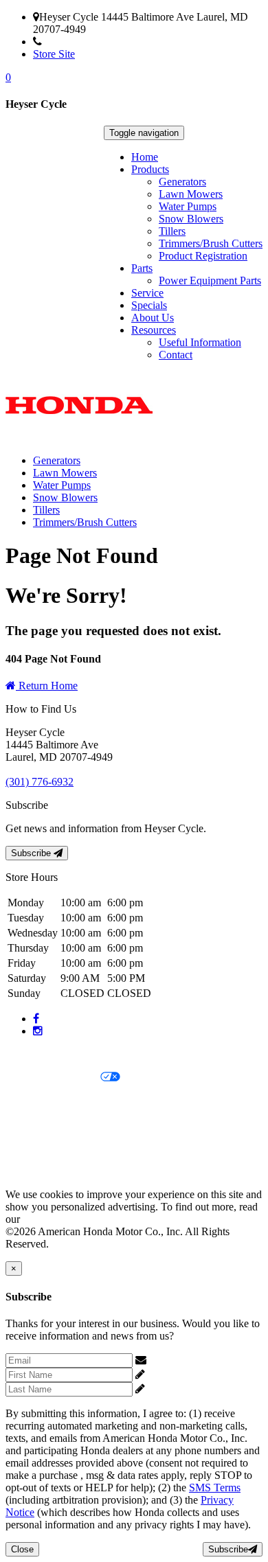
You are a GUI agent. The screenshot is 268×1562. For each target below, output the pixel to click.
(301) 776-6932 (76, 41)
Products (150, 169)
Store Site (54, 54)
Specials (149, 305)
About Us (152, 317)
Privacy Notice (37, 1054)
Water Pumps (187, 206)
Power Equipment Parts (210, 280)
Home (144, 157)
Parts (142, 268)
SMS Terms (31, 1124)
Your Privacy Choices (52, 1077)
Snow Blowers (191, 219)
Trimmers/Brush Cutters (211, 243)
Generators (182, 181)
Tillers (172, 231)
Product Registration (203, 256)
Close (22, 1549)
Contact (175, 354)
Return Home (47, 685)
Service (147, 293)
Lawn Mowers (191, 194)
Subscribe (32, 853)
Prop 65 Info (32, 1147)
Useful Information (200, 342)
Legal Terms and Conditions (67, 1101)
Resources (153, 330)
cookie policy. (53, 1219)
